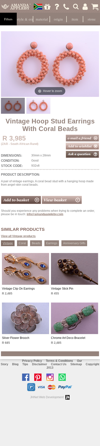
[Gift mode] (47, 6)
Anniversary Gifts (74, 243)
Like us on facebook (27, 377)
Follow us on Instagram (51, 377)
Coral (22, 243)
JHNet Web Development (47, 397)
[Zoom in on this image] (13, 106)
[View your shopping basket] (62, 203)
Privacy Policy (32, 361)
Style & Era (25, 19)
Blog (15, 364)
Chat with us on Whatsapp (63, 377)
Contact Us (59, 364)
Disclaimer (39, 364)
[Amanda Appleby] (16, 6)
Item (75, 19)
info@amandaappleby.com (45, 214)
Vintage (8, 243)
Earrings (51, 243)
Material (42, 19)
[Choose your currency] (38, 6)
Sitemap (76, 364)
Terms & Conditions (59, 361)
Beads (36, 243)
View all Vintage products (18, 236)
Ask (57, 6)
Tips (25, 364)
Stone (92, 19)
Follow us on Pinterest (39, 377)
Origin (58, 19)
